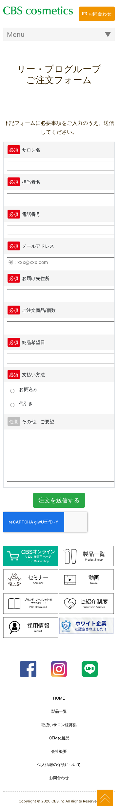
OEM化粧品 (59, 737)
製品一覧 (59, 711)
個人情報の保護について (59, 764)
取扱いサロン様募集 (59, 724)
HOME (59, 698)
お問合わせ (99, 13)
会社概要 (59, 751)
